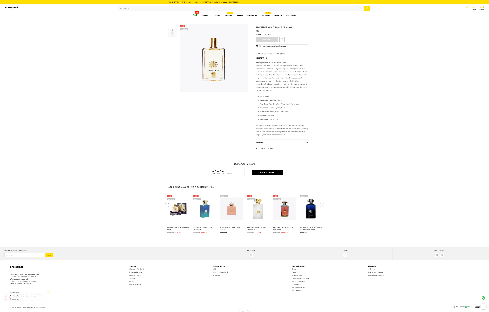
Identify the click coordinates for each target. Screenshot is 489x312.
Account (474, 9)
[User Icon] (474, 7)
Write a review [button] (267, 172)
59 (260, 46)
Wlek (248, 311)
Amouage (268, 34)
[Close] (48, 297)
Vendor (258, 34)
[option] (214, 58)
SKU (257, 31)
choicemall (11, 7)
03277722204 (216, 2)
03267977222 (189, 2)
